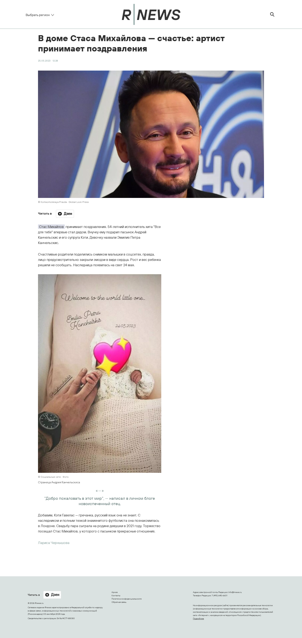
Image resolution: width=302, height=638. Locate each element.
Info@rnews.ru (235, 592)
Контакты (116, 595)
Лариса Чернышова (53, 542)
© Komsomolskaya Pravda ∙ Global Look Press (63, 201)
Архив (115, 592)
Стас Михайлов (51, 226)
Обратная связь (119, 602)
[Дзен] (65, 214)
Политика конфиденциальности (127, 598)
